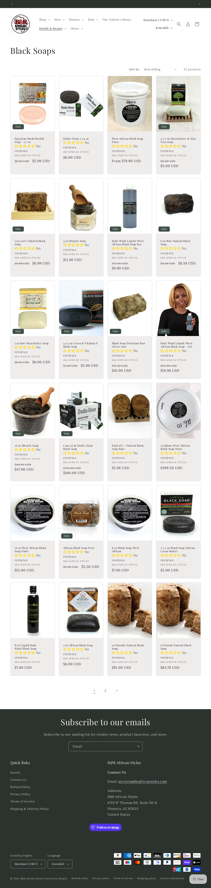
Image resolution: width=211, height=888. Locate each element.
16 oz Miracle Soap (27, 445)
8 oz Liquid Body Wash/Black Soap (26, 647)
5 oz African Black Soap (78, 645)
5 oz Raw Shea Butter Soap (32, 343)
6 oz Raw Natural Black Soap (175, 242)
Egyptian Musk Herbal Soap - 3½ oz (29, 140)
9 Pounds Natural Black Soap (176, 647)
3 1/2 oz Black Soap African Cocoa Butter (178, 549)
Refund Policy (20, 787)
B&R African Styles (32, 878)
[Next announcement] (199, 4)
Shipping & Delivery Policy (29, 809)
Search (15, 772)
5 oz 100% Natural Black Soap (30, 242)
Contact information (172, 878)
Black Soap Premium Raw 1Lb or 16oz (128, 345)
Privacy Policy (20, 794)
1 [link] (94, 691)
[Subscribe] (137, 746)
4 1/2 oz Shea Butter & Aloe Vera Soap (178, 140)
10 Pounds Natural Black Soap (128, 647)
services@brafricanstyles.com (142, 781)
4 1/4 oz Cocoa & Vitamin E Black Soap (80, 345)
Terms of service (123, 878)
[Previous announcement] (11, 4)
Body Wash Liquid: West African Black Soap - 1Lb (176, 345)
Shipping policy (146, 878)
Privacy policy (100, 878)
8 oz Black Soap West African (125, 549)
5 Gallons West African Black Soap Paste (175, 447)
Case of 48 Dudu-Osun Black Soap (78, 447)
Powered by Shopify (56, 878)
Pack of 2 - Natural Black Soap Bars (128, 447)
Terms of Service (22, 801)
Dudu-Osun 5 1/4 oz (76, 138)
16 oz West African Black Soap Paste (30, 549)
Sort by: (134, 69)
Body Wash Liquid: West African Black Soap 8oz (128, 242)
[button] (44, 19)
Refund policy (80, 878)
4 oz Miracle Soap (74, 241)
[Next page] (116, 690)
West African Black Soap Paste (127, 140)
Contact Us (18, 780)
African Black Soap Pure (79, 548)
